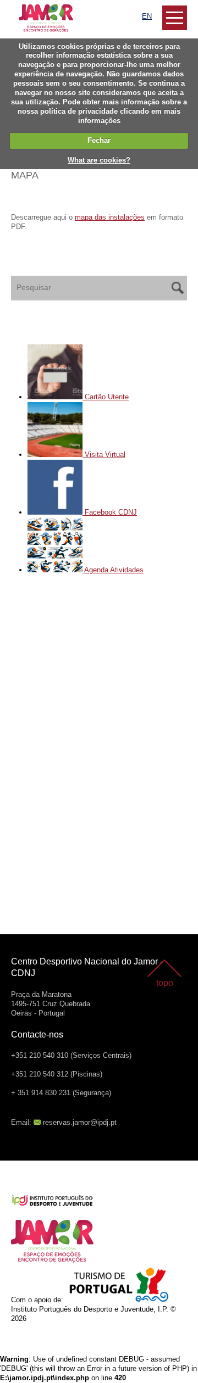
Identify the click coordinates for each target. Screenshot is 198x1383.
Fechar (99, 140)
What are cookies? (99, 160)
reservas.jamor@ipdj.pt (80, 1122)
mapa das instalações (110, 217)
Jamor (21, 8)
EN (147, 16)
